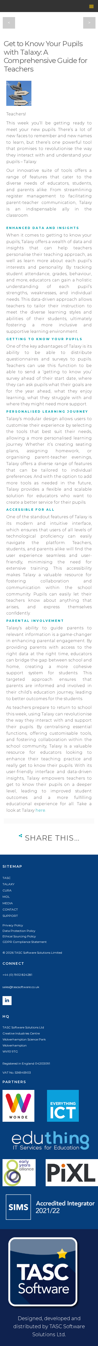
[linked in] (7, 1003)
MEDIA (8, 903)
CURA (7, 890)
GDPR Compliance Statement (25, 942)
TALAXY (8, 884)
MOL (6, 897)
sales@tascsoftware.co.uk (21, 987)
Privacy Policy (13, 925)
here (40, 810)
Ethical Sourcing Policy (19, 936)
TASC (7, 878)
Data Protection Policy (19, 931)
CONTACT (10, 909)
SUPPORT (10, 916)
